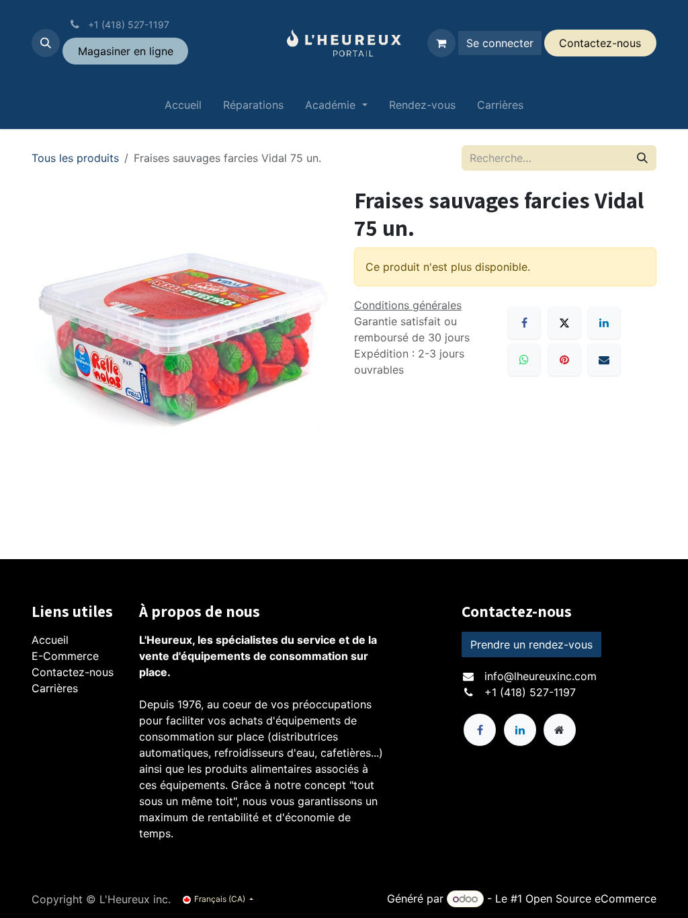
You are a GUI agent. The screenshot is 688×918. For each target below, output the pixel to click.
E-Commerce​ (65, 656)
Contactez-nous (73, 672)
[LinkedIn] (604, 322)
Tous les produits (75, 158)
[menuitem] (183, 107)
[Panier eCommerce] (441, 43)
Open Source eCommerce (590, 898)
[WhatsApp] (524, 359)
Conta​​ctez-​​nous (600, 43)
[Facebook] (524, 322)
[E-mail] (604, 359)
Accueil (50, 639)
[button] (46, 43)
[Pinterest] (564, 359)
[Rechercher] (642, 158)
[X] (564, 322)
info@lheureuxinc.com (540, 676)
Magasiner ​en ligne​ (125, 51)
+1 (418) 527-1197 (530, 692)
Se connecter (499, 43)
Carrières (55, 688)
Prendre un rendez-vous (531, 644)
